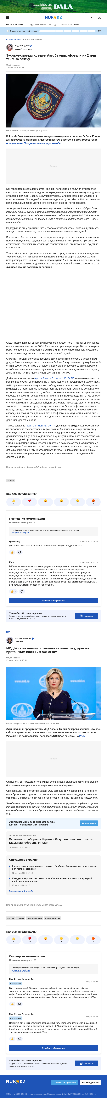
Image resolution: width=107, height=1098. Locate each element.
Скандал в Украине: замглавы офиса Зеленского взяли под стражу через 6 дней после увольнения (52, 879)
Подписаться (89, 823)
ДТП (56, 24)
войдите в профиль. (21, 533)
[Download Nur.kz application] (53, 6)
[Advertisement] (53, 166)
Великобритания (34, 918)
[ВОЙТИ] (99, 17)
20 (30, 942)
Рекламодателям (90, 1082)
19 (46, 942)
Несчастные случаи (70, 24)
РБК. (82, 736)
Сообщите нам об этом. (49, 467)
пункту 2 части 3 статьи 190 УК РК (54, 378)
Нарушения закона (37, 24)
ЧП (50, 24)
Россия (10, 918)
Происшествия (14, 24)
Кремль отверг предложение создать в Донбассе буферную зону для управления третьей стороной (54, 867)
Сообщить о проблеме (65, 1082)
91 (14, 942)
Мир (8, 632)
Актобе (10, 480)
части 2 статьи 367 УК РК (40, 425)
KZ (92, 17)
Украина (20, 918)
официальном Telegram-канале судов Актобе (33, 143)
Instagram (88, 616)
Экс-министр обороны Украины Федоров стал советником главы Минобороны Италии (51, 840)
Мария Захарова (52, 918)
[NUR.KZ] (53, 17)
